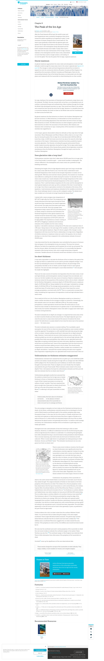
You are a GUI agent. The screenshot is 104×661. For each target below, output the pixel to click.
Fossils (19, 21)
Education (66, 4)
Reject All (40, 653)
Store (52, 4)
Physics (19, 33)
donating (56, 646)
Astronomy (20, 12)
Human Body (20, 28)
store (44, 581)
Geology (19, 26)
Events (55, 4)
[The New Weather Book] (42, 629)
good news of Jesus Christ (54, 652)
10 (48, 532)
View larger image (39, 473)
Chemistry (20, 17)
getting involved (62, 646)
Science (42, 17)
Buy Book (78, 52)
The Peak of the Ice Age (64, 17)
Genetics (19, 24)
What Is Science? (21, 10)
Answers (48, 4)
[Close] (45, 646)
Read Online (58, 573)
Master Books (37, 580)
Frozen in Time (55, 31)
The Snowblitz (48, 553)
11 (40, 541)
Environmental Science (49, 17)
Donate (70, 4)
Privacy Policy (24, 48)
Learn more (78, 652)
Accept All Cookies (40, 650)
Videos (59, 4)
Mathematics (20, 30)
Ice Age (56, 17)
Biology (19, 15)
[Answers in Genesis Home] (22, 3)
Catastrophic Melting (70, 553)
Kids (62, 4)
